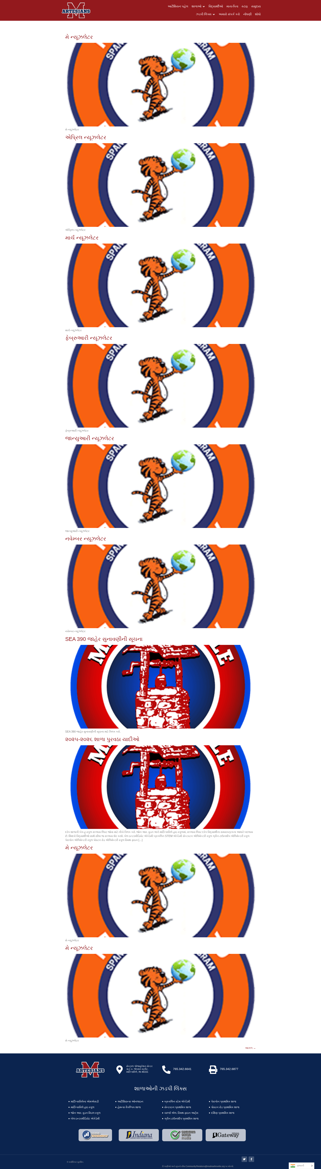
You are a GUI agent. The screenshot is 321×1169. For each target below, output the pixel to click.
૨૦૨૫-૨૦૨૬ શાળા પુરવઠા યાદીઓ (102, 739)
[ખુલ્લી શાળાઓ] (203, 6)
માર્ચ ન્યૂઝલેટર (82, 238)
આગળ (250, 1048)
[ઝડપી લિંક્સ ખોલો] (213, 14)
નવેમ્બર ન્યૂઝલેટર (85, 539)
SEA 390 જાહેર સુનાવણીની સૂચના (104, 639)
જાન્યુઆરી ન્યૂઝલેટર (89, 438)
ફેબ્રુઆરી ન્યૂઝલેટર (88, 338)
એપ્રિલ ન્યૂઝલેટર (85, 137)
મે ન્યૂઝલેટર (79, 37)
